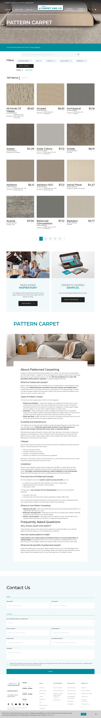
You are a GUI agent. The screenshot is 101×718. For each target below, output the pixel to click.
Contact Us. (37, 47)
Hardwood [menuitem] (42, 693)
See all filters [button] (24, 66)
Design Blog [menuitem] (56, 700)
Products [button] (8, 9)
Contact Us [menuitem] (84, 696)
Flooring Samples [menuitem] (58, 690)
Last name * (54, 601)
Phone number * (11, 628)
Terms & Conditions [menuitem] (84, 700)
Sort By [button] (24, 77)
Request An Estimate (81, 9)
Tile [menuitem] (40, 702)
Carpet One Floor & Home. (19, 708)
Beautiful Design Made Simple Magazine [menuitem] (58, 695)
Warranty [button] (80, 61)
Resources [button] (19, 9)
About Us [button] (29, 9)
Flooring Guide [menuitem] (71, 693)
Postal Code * (10, 638)
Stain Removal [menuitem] (71, 687)
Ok (83, 714)
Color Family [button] (64, 61)
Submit (50, 671)
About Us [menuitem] (84, 687)
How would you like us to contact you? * (17, 618)
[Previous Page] (36, 239)
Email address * (55, 628)
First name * (9, 601)
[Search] (78, 54)
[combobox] (49, 54)
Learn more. (50, 715)
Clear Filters (29, 70)
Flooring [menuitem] (41, 687)
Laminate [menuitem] (42, 699)
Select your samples (71, 299)
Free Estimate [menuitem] (43, 705)
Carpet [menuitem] (41, 696)
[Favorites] (92, 9)
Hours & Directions (69, 9)
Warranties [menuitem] (70, 701)
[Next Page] (64, 239)
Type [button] (37, 61)
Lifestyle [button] (50, 61)
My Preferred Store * (57, 638)
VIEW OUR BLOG (26, 303)
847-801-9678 (29, 3)
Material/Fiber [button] (23, 61)
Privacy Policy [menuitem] (85, 704)
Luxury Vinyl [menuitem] (42, 690)
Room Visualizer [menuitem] (58, 687)
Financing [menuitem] (42, 708)
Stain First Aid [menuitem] (71, 690)
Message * (9, 648)
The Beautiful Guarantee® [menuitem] (71, 697)
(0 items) (95, 9)
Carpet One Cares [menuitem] (86, 693)
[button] (89, 9)
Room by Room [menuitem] (85, 690)
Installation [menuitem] (70, 704)
